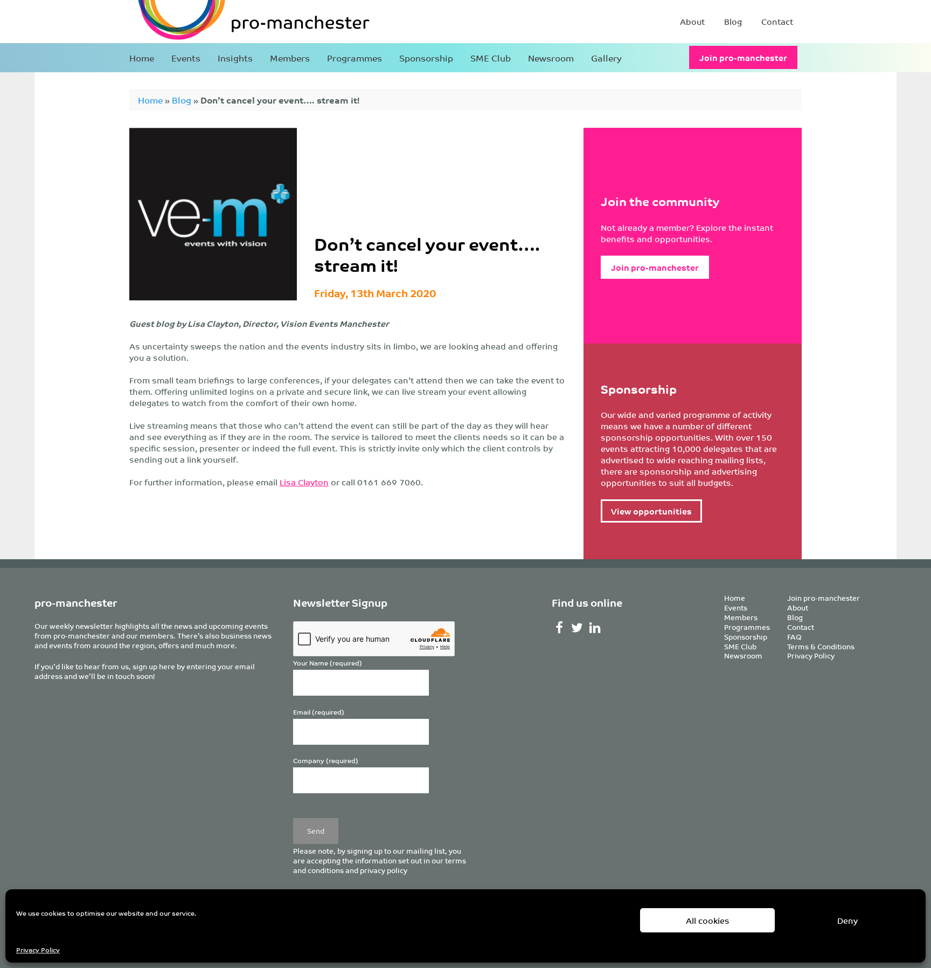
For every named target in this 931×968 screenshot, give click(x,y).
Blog (733, 21)
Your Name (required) (327, 663)
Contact (777, 21)
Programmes (354, 57)
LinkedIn (595, 627)
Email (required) (318, 712)
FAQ (794, 636)
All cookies (707, 920)
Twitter (577, 627)
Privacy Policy (38, 949)
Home (141, 57)
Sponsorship (426, 57)
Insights (235, 57)
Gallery (606, 57)
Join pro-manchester (743, 57)
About (692, 21)
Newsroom (551, 57)
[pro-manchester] (221, 21)
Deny (847, 920)
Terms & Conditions (820, 646)
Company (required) (325, 760)
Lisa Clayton (304, 482)
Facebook (559, 627)
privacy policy (383, 870)
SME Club (490, 57)
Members (290, 57)
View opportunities (651, 511)
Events (185, 57)
